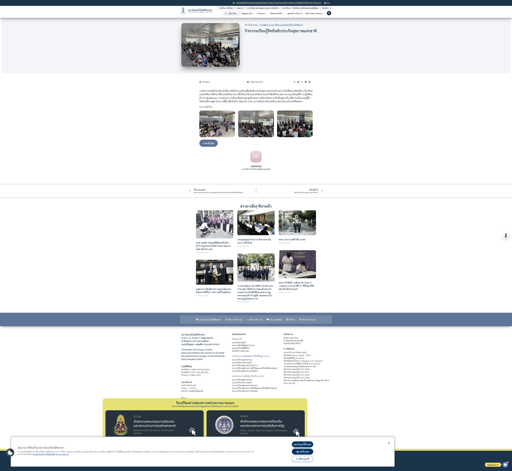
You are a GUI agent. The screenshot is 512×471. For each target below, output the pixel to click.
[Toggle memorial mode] (506, 235)
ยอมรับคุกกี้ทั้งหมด (302, 444)
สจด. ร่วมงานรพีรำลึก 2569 (292, 239)
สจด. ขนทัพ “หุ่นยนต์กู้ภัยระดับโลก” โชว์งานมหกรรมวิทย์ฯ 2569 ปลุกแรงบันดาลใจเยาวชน (213, 245)
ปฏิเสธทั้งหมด (302, 451)
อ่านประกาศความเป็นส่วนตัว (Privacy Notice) (51, 454)
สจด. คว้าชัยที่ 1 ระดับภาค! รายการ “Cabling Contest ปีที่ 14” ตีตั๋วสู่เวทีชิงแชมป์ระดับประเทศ (297, 285)
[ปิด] (389, 443)
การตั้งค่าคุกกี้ (302, 459)
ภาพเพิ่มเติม (208, 143)
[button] (329, 13)
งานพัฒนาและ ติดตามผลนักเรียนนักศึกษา (281, 24)
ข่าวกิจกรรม (251, 24)
